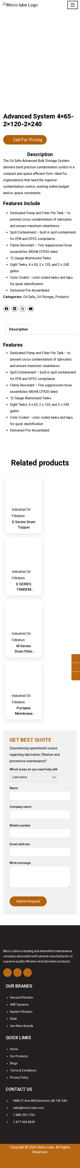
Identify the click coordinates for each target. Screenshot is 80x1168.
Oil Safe (29, 297)
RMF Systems (19, 1004)
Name (14, 788)
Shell (13, 1018)
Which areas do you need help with (34, 769)
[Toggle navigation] (72, 5)
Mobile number (20, 825)
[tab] (19, 329)
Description (18, 329)
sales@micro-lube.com (28, 1108)
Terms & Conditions (23, 1070)
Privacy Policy (19, 1077)
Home (14, 1049)
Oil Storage (45, 297)
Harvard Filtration (21, 997)
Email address (20, 844)
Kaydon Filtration (21, 1011)
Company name (20, 806)
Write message (20, 863)
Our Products (19, 1056)
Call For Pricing (27, 139)
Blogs (13, 1063)
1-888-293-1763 (24, 1115)
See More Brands (21, 1026)
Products (62, 297)
